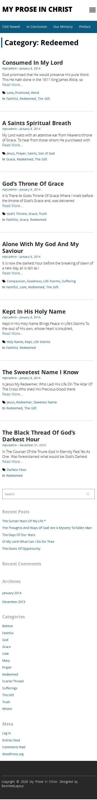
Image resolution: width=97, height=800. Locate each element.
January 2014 (11, 593)
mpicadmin (9, 68)
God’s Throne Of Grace (33, 184)
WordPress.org (13, 754)
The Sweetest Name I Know (40, 372)
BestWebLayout (13, 786)
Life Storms (51, 281)
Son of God (46, 153)
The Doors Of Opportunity (21, 548)
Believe (7, 626)
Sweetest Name (45, 402)
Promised (22, 92)
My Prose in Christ (37, 9)
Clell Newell (11, 26)
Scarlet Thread (13, 681)
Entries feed (11, 740)
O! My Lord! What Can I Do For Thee (28, 541)
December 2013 (13, 602)
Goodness (34, 281)
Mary (6, 660)
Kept (28, 342)
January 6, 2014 (30, 317)
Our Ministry (63, 26)
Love (10, 92)
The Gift (44, 98)
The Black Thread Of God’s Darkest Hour (38, 436)
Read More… (12, 84)
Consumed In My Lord (32, 63)
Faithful (12, 98)
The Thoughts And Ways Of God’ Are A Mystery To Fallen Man (47, 528)
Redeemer (24, 402)
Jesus (11, 153)
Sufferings (9, 688)
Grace (10, 159)
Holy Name (15, 342)
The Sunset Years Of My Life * (24, 521)
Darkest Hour (17, 469)
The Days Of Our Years (18, 535)
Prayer (21, 153)
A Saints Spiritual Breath (36, 123)
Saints (32, 153)
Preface (84, 26)
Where (7, 709)
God (5, 640)
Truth (43, 214)
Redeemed (28, 98)
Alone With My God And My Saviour (40, 247)
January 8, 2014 (30, 68)
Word (35, 92)
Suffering (69, 281)
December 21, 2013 (33, 445)
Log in (6, 733)
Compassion (16, 281)
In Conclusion (37, 26)
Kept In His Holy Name (34, 311)
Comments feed (13, 747)
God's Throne (17, 214)
